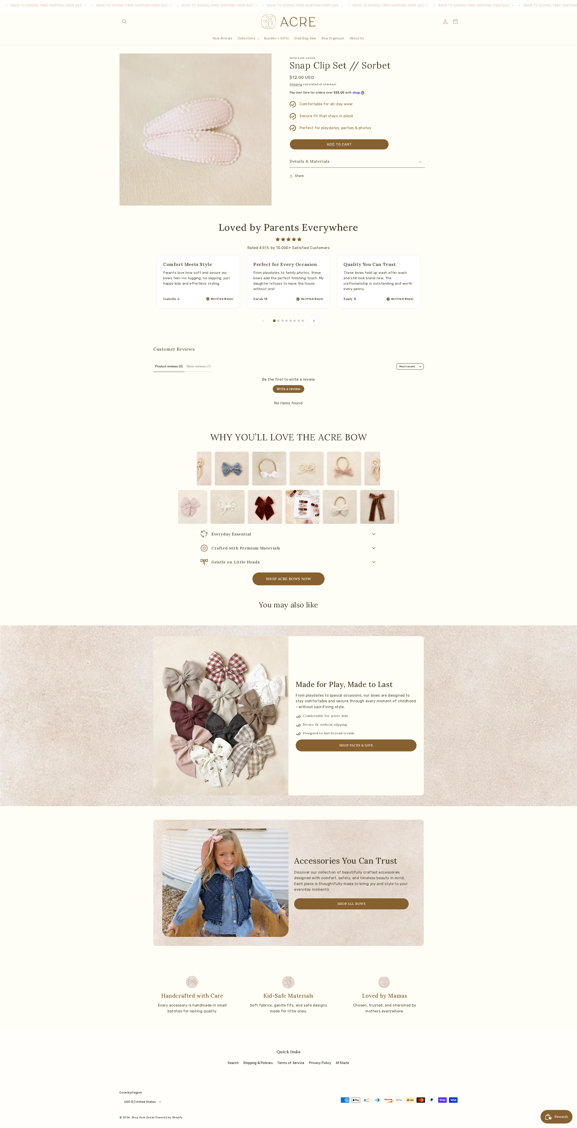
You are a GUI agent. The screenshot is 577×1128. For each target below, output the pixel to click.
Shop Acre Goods (143, 1117)
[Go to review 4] (286, 321)
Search (233, 1063)
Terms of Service (291, 1063)
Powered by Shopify (169, 1117)
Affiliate (342, 1063)
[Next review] (314, 320)
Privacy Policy (320, 1063)
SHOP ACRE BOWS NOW (288, 579)
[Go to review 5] (290, 321)
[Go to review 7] (299, 321)
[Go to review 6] (294, 321)
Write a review (288, 389)
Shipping (296, 84)
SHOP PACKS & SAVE (356, 745)
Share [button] (299, 176)
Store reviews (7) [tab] (198, 366)
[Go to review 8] (303, 321)
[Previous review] (263, 320)
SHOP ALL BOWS (351, 904)
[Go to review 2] (278, 321)
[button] (124, 22)
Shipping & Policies (258, 1063)
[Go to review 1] (274, 320)
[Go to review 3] (282, 321)
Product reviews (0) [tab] (169, 366)
